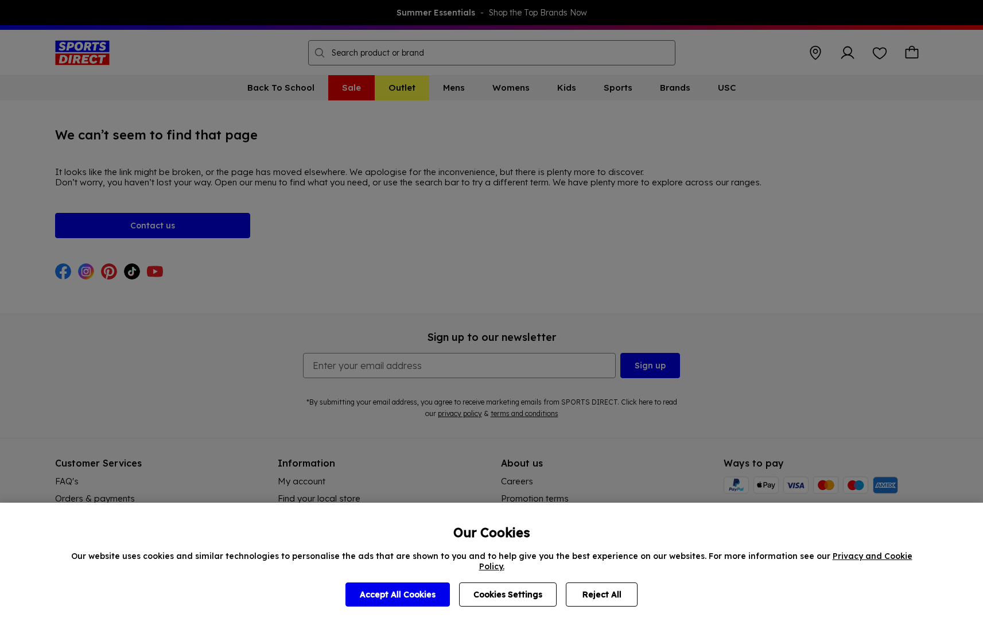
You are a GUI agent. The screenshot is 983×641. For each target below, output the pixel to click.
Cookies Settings (507, 594)
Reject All (601, 594)
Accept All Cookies (398, 594)
